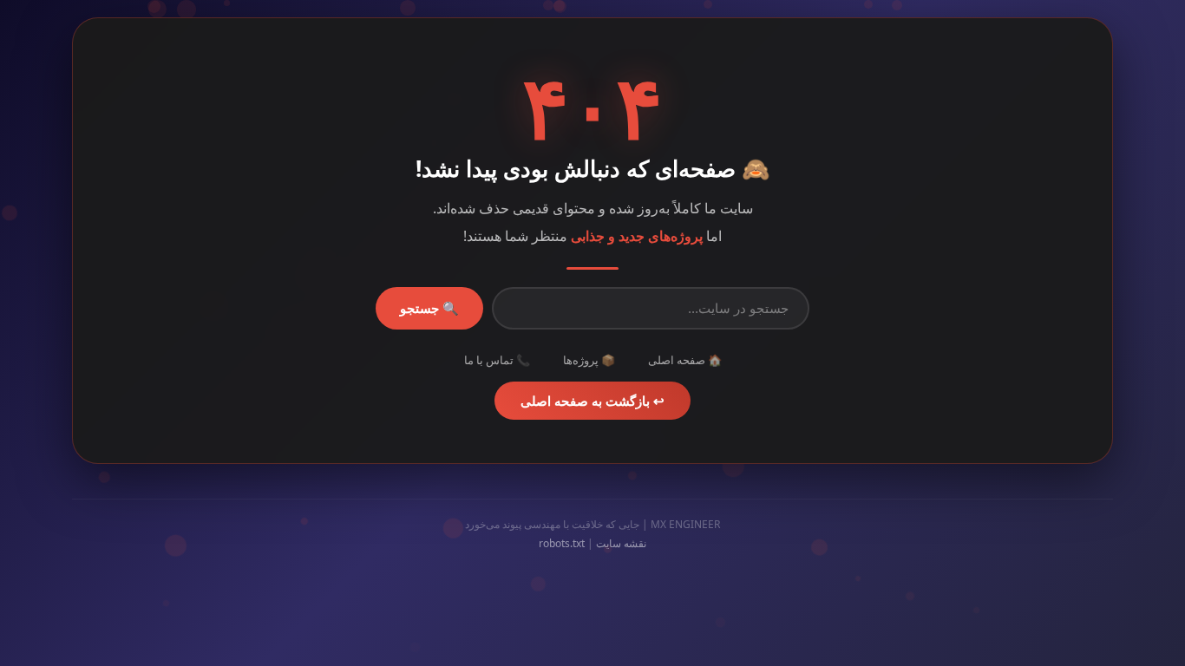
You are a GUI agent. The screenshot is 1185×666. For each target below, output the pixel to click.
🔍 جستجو (429, 308)
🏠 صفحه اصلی (685, 360)
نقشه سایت (621, 543)
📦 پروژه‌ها (589, 360)
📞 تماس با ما (497, 360)
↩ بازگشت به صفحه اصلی (592, 400)
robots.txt (562, 543)
